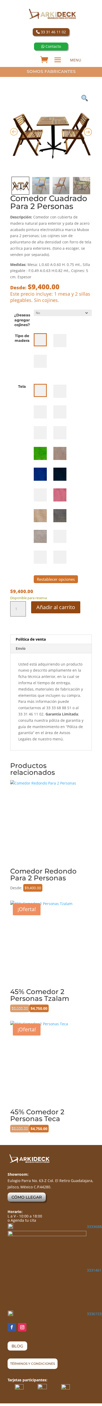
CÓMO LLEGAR (27, 1197)
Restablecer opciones (56, 579)
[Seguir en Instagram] (22, 1327)
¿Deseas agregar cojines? (22, 320)
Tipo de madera (22, 338)
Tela (22, 386)
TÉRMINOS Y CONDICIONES (32, 1364)
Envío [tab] (21, 648)
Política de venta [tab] (31, 639)
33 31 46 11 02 (53, 31)
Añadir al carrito (55, 607)
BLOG (17, 1346)
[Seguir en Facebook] (12, 1327)
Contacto (52, 46)
